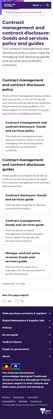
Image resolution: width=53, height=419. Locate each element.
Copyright (32, 397)
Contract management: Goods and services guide (24, 223)
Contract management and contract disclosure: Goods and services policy (26, 127)
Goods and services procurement (23, 12)
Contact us (36, 401)
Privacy (6, 397)
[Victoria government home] (45, 411)
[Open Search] (47, 5)
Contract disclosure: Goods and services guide (25, 197)
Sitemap (23, 401)
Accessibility (9, 401)
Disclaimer (18, 397)
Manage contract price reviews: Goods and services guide (22, 257)
